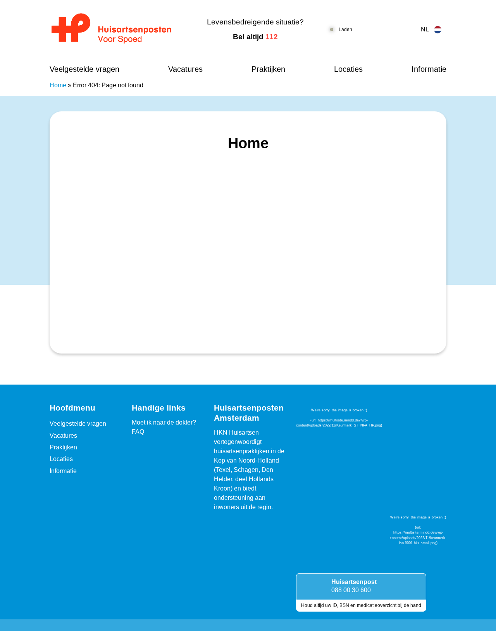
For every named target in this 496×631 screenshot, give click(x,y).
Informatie (429, 69)
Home (58, 85)
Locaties (348, 69)
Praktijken (268, 69)
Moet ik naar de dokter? (164, 422)
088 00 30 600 (351, 590)
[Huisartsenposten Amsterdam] (118, 29)
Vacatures (185, 69)
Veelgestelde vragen (84, 69)
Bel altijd (255, 37)
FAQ (138, 431)
